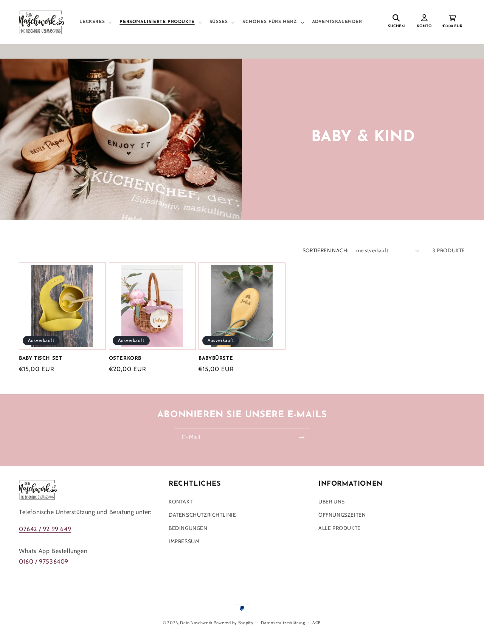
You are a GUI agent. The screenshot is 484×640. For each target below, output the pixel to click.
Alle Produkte (339, 528)
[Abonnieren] (301, 437)
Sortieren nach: (325, 250)
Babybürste (216, 358)
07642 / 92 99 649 (45, 529)
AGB (316, 622)
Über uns (331, 501)
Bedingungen (188, 528)
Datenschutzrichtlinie (202, 515)
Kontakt (180, 501)
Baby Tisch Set (40, 358)
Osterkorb (125, 358)
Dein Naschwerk (196, 622)
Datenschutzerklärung (283, 622)
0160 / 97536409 (43, 561)
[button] (95, 22)
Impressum (184, 541)
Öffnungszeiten (342, 515)
